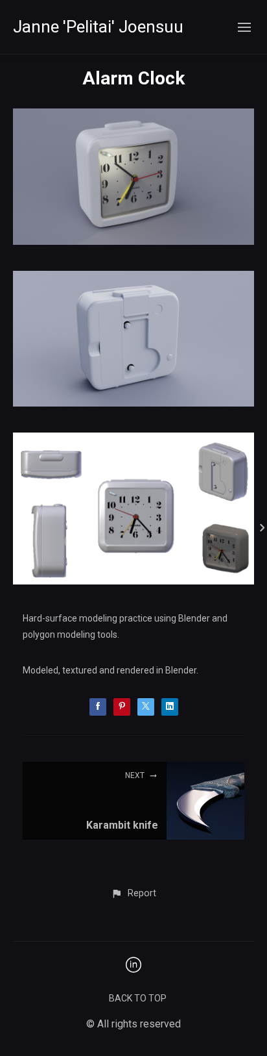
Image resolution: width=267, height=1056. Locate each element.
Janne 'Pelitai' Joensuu (98, 26)
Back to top (138, 998)
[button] (133, 894)
